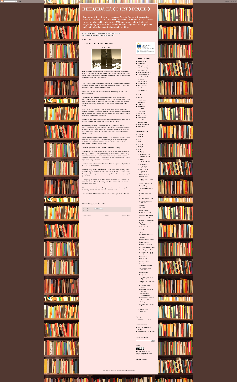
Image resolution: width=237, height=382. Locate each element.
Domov (107, 216)
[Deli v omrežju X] (99, 208)
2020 (139, 147)
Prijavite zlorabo (141, 360)
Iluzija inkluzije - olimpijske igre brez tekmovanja (146, 298)
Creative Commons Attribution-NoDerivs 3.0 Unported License (144, 354)
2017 (139, 152)
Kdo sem (141, 191)
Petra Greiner (141, 81)
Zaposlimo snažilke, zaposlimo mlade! (144, 294)
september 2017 (144, 162)
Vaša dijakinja (141, 66)
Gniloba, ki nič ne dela (145, 213)
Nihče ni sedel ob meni (145, 259)
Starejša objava (126, 216)
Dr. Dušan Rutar (106, 48)
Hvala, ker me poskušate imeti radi (145, 201)
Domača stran (141, 126)
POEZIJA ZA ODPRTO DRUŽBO (144, 328)
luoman (122, 370)
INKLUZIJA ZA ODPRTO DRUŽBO (116, 9)
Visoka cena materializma (146, 188)
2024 (139, 137)
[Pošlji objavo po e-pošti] (95, 208)
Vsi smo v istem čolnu (145, 218)
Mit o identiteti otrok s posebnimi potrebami (145, 264)
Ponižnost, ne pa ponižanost (146, 220)
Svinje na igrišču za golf (145, 245)
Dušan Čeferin (141, 68)
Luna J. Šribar (141, 70)
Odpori (141, 232)
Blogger (133, 370)
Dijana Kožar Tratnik (143, 72)
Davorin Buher (142, 90)
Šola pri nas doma (144, 242)
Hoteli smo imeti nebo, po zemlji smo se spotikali (146, 253)
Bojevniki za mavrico (145, 193)
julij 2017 (142, 167)
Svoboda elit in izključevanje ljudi (147, 282)
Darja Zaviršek (142, 88)
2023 (139, 139)
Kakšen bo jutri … (144, 174)
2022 (139, 142)
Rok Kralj (140, 63)
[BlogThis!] (97, 208)
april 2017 (142, 309)
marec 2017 (143, 311)
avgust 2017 (143, 164)
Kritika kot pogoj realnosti (146, 250)
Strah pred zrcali (143, 227)
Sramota (141, 229)
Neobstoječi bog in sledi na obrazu (146, 305)
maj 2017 (142, 172)
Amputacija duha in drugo (146, 215)
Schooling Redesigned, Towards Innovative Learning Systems (146, 332)
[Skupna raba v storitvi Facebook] (100, 208)
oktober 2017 (143, 159)
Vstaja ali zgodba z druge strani (146, 180)
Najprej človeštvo (143, 210)
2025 (139, 134)
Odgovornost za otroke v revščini (145, 286)
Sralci (140, 196)
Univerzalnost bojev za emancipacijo (145, 268)
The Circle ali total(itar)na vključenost (146, 278)
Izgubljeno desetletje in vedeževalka (145, 223)
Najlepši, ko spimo (144, 186)
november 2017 (144, 156)
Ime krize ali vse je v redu (146, 198)
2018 (139, 149)
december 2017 (144, 154)
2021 (139, 144)
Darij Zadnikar (142, 86)
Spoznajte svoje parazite (145, 183)
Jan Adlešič (141, 79)
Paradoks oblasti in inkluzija (146, 239)
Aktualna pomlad (143, 302)
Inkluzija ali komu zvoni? (146, 234)
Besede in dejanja (143, 176)
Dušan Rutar (90, 211)
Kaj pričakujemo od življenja (147, 247)
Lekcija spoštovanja (144, 275)
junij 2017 (142, 169)
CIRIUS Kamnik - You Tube (145, 320)
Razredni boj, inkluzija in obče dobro (146, 290)
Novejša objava (87, 216)
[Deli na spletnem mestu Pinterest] (102, 208)
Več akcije (142, 207)
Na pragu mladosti (144, 261)
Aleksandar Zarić (142, 74)
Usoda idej (142, 205)
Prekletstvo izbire (143, 256)
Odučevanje (142, 237)
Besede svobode (143, 272)
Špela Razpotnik (142, 77)
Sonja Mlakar (141, 83)
